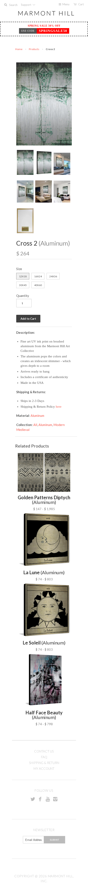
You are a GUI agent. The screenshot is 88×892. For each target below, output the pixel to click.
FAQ (44, 757)
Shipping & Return (44, 763)
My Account (44, 768)
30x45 (23, 285)
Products (34, 49)
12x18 (23, 276)
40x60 (38, 285)
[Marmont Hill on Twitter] (32, 799)
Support (26, 4)
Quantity (22, 296)
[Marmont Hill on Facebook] (40, 799)
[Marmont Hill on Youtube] (47, 799)
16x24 (38, 276)
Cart (81, 4)
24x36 (53, 276)
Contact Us (44, 751)
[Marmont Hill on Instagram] (55, 799)
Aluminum (37, 415)
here (59, 406)
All (35, 425)
